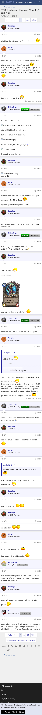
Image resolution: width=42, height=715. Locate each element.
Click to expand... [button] (21, 371)
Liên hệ (3, 694)
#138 (39, 571)
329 (27, 20)
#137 (39, 543)
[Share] (35, 34)
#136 (39, 521)
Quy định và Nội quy (8, 699)
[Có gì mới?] (35, 2)
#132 (39, 413)
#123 (39, 91)
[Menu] (2, 2)
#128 (39, 241)
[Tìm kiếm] (39, 2)
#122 (39, 56)
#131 (39, 346)
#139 (39, 595)
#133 (39, 435)
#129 (39, 263)
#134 (39, 459)
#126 (39, 191)
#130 (39, 327)
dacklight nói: (8, 352)
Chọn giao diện (8, 686)
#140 (39, 619)
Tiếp (32, 20)
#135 (39, 499)
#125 (39, 169)
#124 (39, 115)
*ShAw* (6, 16)
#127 (39, 219)
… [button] (18, 20)
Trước (10, 20)
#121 (39, 34)
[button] (20, 690)
